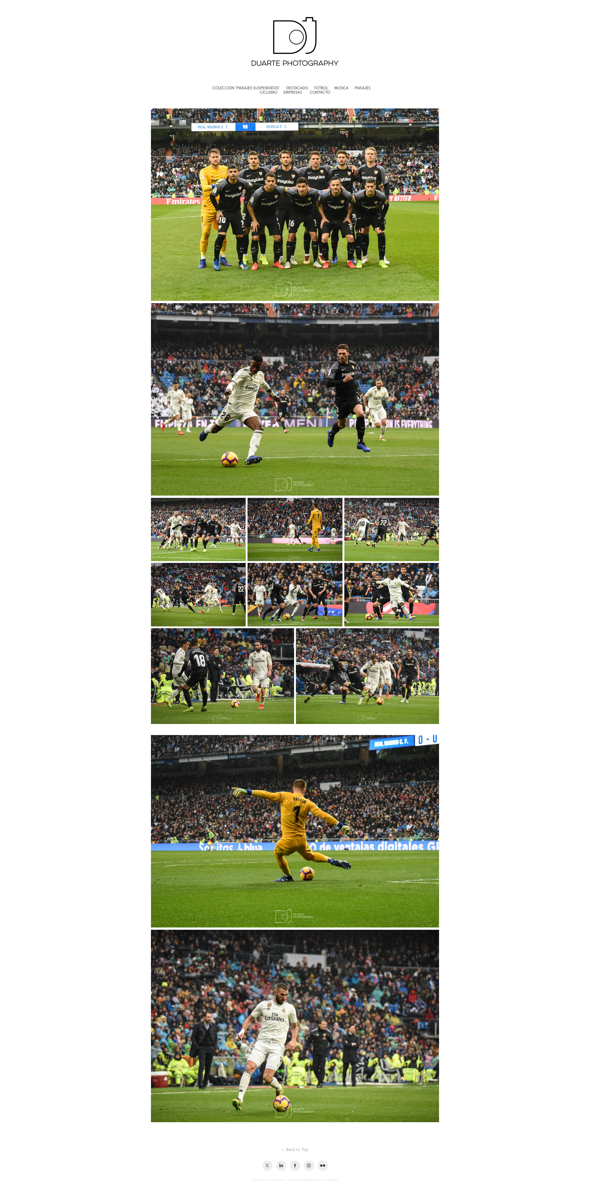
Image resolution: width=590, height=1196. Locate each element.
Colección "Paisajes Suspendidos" (246, 88)
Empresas (292, 92)
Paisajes (363, 88)
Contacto (320, 92)
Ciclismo (268, 92)
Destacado (297, 88)
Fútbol (321, 88)
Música (341, 88)
